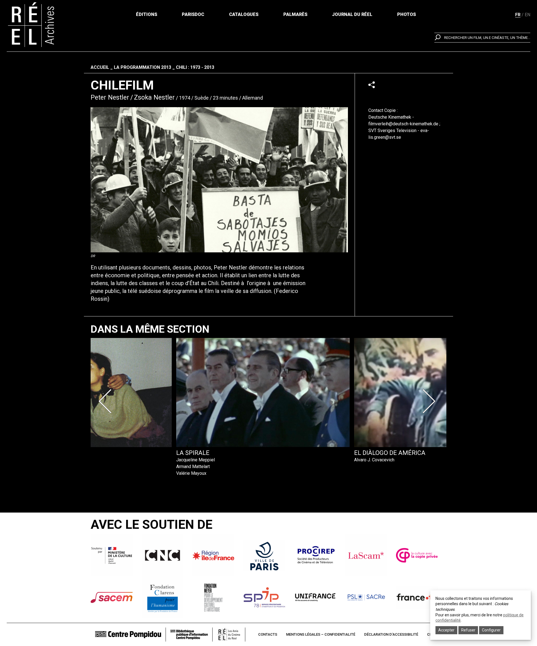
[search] (482, 38)
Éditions (146, 14)
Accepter (446, 630)
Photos (406, 14)
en (527, 14)
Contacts (267, 634)
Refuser (468, 630)
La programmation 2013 (142, 67)
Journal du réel (352, 14)
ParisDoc (193, 14)
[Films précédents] (106, 401)
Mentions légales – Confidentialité (320, 634)
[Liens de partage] (371, 84)
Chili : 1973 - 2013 (195, 67)
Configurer (491, 630)
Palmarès (295, 14)
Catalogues (243, 14)
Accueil (100, 67)
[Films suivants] (430, 401)
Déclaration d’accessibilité (391, 634)
